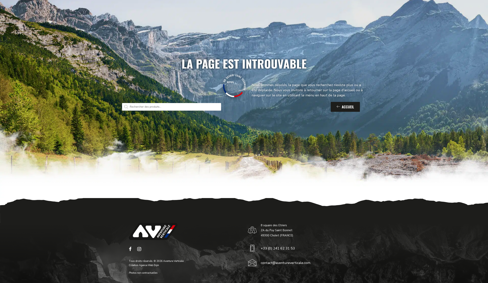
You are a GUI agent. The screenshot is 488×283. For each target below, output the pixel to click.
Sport (187, 12)
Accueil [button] (348, 106)
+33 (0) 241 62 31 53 (278, 248)
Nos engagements (270, 12)
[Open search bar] (464, 12)
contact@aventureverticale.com (285, 263)
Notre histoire (242, 12)
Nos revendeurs (300, 12)
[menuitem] (189, 12)
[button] (130, 250)
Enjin (156, 265)
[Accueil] (153, 231)
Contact (327, 12)
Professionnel (211, 12)
